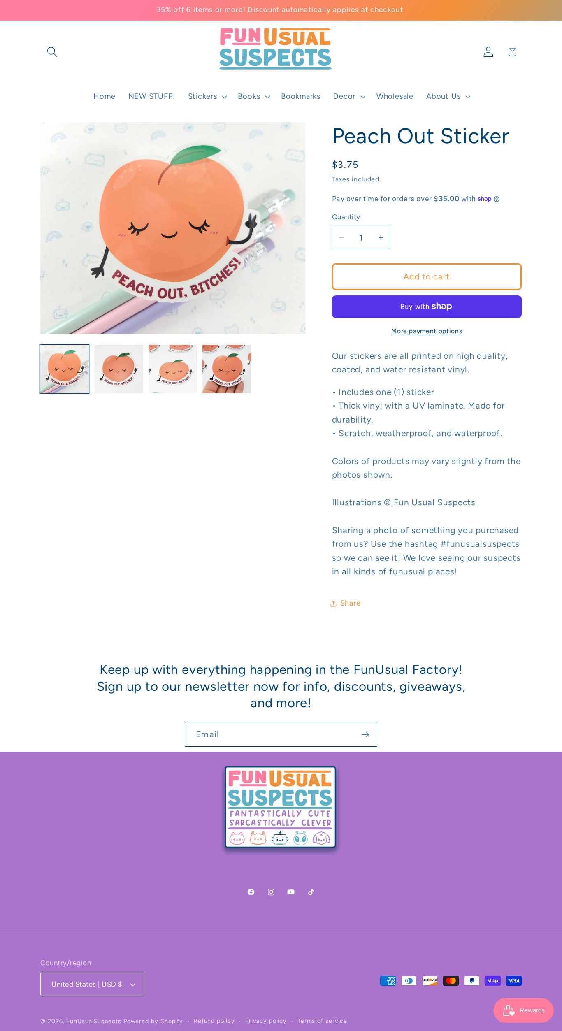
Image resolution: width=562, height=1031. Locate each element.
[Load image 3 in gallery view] (173, 369)
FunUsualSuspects (93, 1021)
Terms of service (322, 1020)
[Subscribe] (365, 734)
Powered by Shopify (153, 1021)
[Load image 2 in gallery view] (118, 369)
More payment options (426, 331)
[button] (52, 52)
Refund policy (214, 1020)
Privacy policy (266, 1020)
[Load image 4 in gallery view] (226, 369)
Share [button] (350, 603)
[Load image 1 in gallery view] (64, 369)
